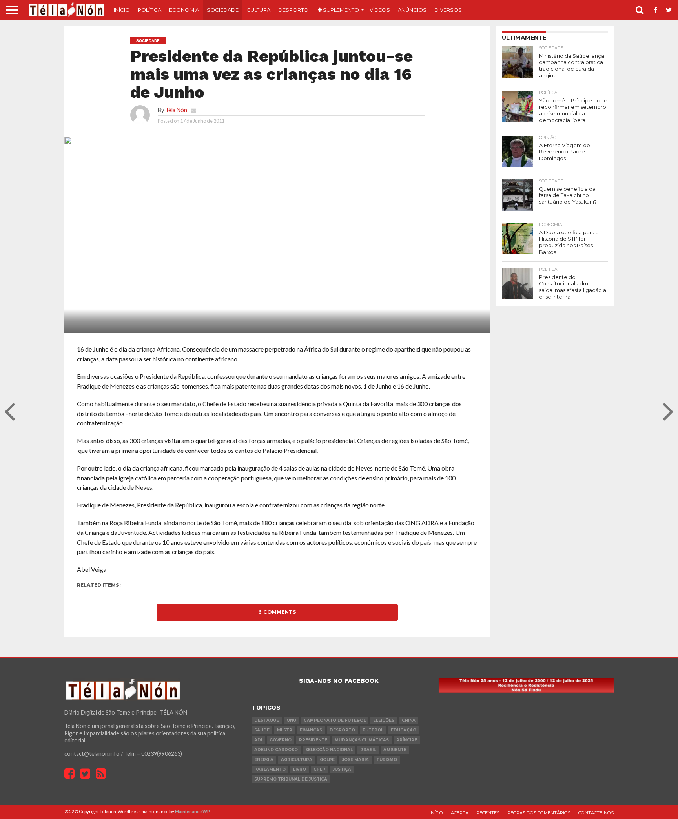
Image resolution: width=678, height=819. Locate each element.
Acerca (459, 812)
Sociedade (223, 10)
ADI (258, 739)
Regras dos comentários (538, 812)
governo (281, 739)
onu (291, 720)
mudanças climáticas (362, 739)
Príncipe (406, 739)
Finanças (311, 730)
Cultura (258, 10)
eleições (383, 720)
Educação (403, 730)
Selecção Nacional (329, 749)
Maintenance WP (192, 811)
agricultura (296, 759)
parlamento (270, 769)
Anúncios (412, 10)
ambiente (394, 749)
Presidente (313, 739)
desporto (342, 730)
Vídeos (380, 10)
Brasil (368, 749)
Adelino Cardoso (276, 749)
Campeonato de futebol (335, 720)
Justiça (342, 769)
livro (299, 769)
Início (122, 10)
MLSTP (284, 730)
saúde (262, 730)
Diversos (448, 10)
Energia (263, 759)
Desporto (293, 10)
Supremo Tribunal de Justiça (290, 779)
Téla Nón (176, 110)
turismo (386, 759)
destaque (266, 720)
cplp (319, 769)
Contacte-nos (596, 812)
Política (149, 10)
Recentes (487, 812)
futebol (373, 730)
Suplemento (340, 10)
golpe (327, 759)
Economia (184, 10)
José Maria (355, 759)
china (409, 720)
